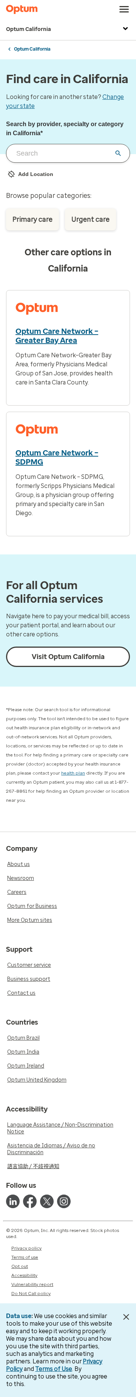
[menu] (124, 9)
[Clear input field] (118, 153)
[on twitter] (47, 1201)
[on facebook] (30, 1201)
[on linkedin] (13, 1201)
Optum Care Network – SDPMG (56, 457)
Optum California (28, 29)
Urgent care (90, 219)
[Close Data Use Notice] (126, 1316)
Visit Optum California (68, 657)
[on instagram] (64, 1201)
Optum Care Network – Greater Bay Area (56, 336)
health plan (73, 773)
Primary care (32, 219)
